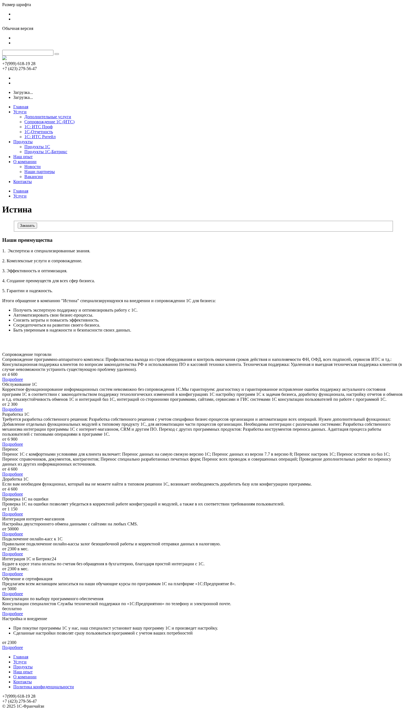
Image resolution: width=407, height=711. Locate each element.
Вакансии (33, 176)
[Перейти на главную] (4, 58)
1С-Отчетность (38, 131)
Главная (20, 106)
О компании (25, 161)
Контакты (22, 181)
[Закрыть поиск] (57, 54)
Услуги (20, 111)
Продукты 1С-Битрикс (45, 151)
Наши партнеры (39, 171)
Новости (32, 166)
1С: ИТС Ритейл (40, 136)
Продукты (23, 141)
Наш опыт (23, 156)
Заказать (27, 226)
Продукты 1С (37, 146)
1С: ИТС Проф (38, 126)
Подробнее (12, 379)
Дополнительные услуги (47, 116)
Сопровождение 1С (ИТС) (49, 121)
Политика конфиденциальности (43, 686)
